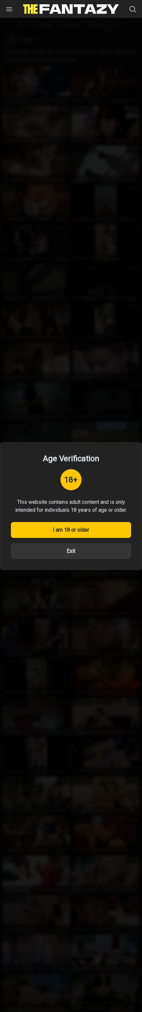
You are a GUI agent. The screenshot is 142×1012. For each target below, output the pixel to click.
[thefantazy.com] (71, 9)
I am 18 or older (71, 530)
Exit (71, 551)
